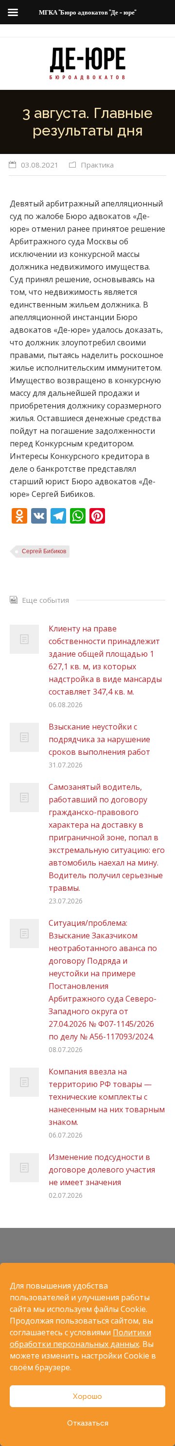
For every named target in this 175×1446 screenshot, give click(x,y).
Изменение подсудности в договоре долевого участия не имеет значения (102, 1170)
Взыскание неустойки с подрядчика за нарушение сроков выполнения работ (99, 739)
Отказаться (87, 1423)
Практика (97, 165)
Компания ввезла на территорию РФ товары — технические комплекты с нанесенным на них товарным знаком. (107, 1096)
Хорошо (87, 1396)
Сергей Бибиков (44, 551)
